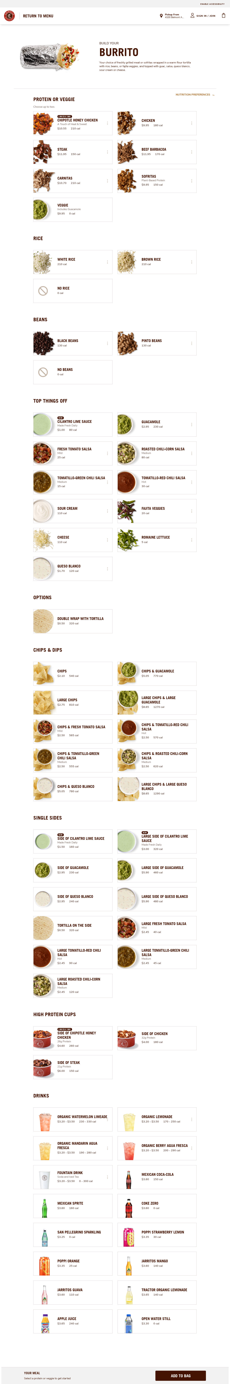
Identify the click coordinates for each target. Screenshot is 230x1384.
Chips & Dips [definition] (47, 650)
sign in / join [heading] (206, 16)
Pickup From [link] (172, 14)
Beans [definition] (40, 319)
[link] (38, 15)
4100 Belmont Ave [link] (174, 17)
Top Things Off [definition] (50, 401)
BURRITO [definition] (119, 52)
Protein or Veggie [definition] (54, 99)
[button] (107, 123)
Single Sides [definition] (47, 818)
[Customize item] (107, 123)
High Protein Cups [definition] (54, 1014)
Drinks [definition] (41, 1096)
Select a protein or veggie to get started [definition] (47, 1378)
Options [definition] (42, 597)
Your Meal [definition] (32, 1373)
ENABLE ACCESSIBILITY (212, 4)
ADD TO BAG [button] (181, 1375)
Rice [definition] (38, 238)
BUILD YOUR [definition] (109, 43)
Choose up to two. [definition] (44, 107)
